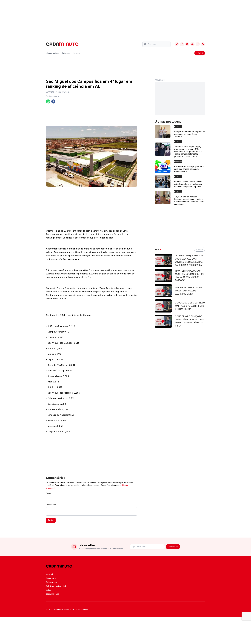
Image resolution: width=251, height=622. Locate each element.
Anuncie (50, 574)
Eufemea (66, 53)
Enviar (50, 520)
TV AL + (199, 53)
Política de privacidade (56, 586)
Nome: (48, 493)
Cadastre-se (173, 547)
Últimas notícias (52, 53)
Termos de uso (52, 594)
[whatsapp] (48, 101)
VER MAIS (199, 249)
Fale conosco (51, 582)
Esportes (76, 53)
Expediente (51, 578)
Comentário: (51, 505)
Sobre (48, 590)
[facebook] (53, 101)
